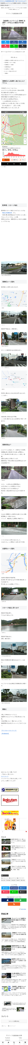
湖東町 (9, 880)
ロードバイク (21, 878)
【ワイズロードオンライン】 (9, 730)
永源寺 (4, 880)
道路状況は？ (8, 66)
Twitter (20, 1037)
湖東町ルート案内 (9, 64)
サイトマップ (4, 776)
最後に (6, 73)
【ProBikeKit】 (5, 733)
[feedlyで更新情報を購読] (20, 900)
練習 (19, 880)
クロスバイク (5, 878)
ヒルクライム (13, 878)
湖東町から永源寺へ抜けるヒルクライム (14, 60)
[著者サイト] (7, 900)
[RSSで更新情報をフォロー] (14, 904)
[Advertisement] (14, 185)
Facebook (7, 1037)
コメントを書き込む (14, 1021)
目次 (12, 57)
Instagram (7, 1040)
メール (20, 1040)
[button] (25, 488)
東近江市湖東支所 (7, 212)
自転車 (23, 880)
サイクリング (5, 875)
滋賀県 (14, 880)
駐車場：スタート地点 (10, 62)
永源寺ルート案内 (9, 69)
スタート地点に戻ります (11, 71)
